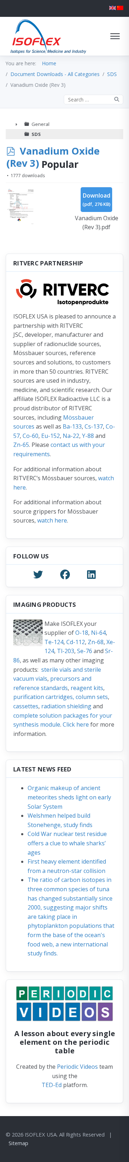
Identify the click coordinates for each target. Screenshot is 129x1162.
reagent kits (87, 688)
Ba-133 (72, 426)
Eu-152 (50, 436)
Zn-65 (21, 445)
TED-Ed (52, 1085)
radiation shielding (66, 706)
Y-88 (88, 436)
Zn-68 (96, 642)
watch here (52, 520)
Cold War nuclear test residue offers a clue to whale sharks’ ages (67, 843)
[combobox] (93, 99)
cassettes (25, 706)
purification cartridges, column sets (60, 697)
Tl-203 (65, 651)
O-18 (81, 633)
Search (117, 99)
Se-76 (84, 651)
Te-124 (53, 642)
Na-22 (71, 436)
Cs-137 (94, 426)
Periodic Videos (77, 1067)
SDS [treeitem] (36, 134)
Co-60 (30, 436)
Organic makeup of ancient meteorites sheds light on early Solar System (69, 797)
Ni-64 (98, 633)
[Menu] (115, 36)
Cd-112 (75, 642)
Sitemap (18, 1143)
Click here (76, 724)
